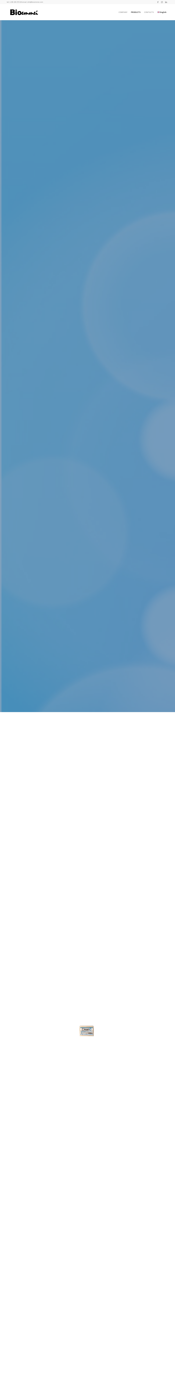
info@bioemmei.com (35, 2)
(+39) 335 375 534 (16, 2)
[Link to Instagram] (162, 2)
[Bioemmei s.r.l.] (24, 12)
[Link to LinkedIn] (166, 2)
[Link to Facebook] (158, 2)
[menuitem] (123, 12)
